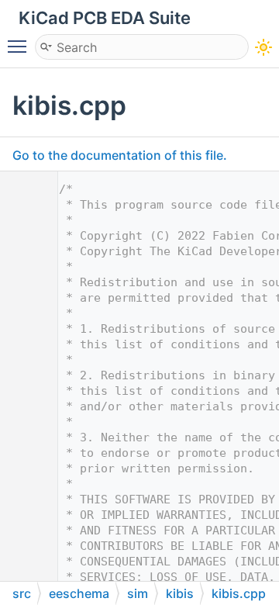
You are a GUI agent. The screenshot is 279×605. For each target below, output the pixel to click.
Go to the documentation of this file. (119, 155)
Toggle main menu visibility (20, 46)
